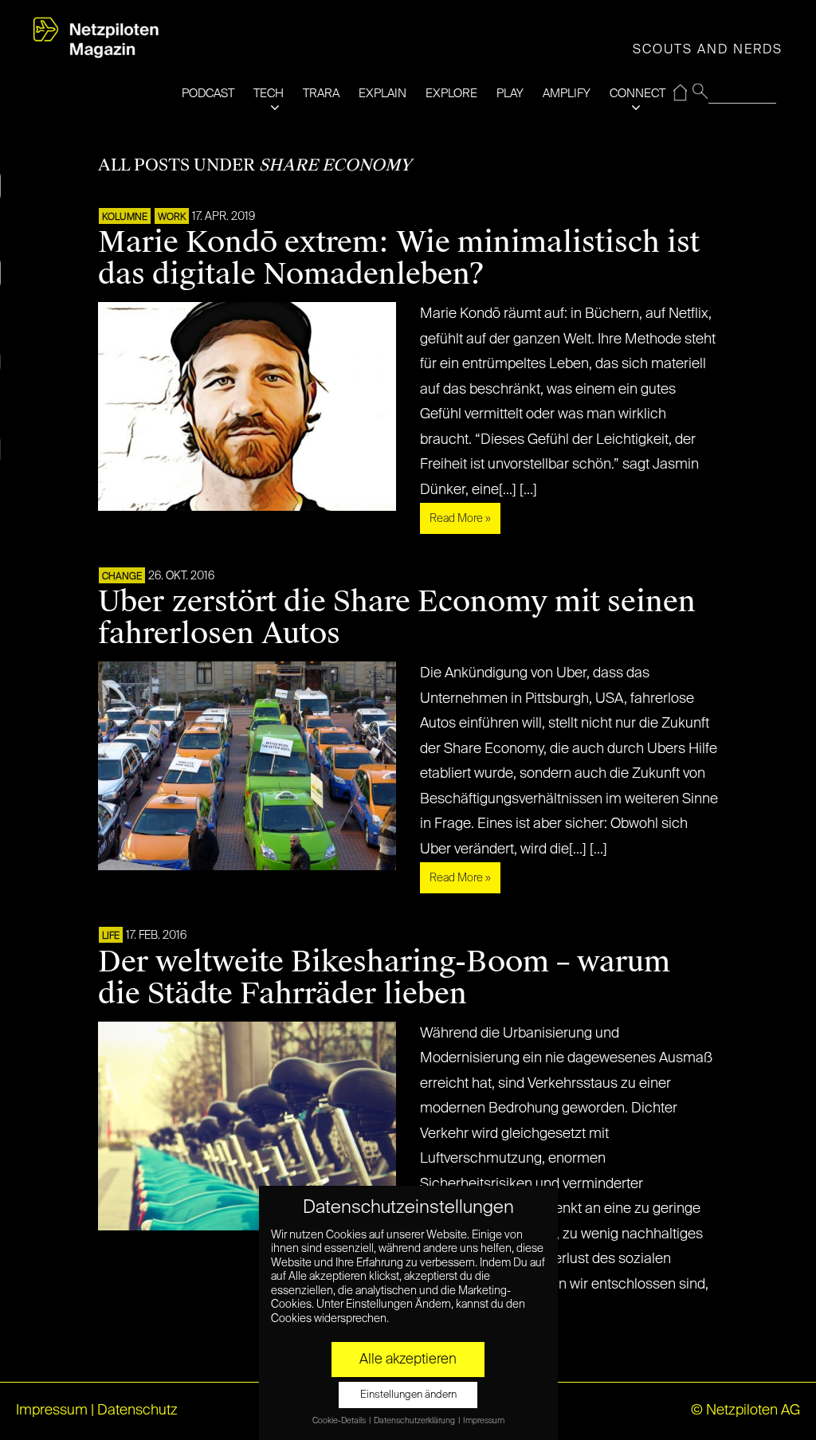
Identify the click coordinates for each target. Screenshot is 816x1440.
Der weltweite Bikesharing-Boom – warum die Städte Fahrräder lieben (384, 978)
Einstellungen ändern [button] (408, 1395)
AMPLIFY (566, 94)
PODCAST (208, 94)
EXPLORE (451, 94)
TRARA (321, 94)
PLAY (510, 94)
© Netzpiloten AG (745, 1410)
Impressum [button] (483, 1421)
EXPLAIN (382, 94)
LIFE (111, 936)
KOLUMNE (124, 217)
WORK (172, 217)
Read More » (460, 518)
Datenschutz (137, 1410)
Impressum (52, 1410)
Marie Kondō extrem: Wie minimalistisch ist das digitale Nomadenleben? (399, 258)
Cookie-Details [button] (339, 1421)
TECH (268, 94)
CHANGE (122, 577)
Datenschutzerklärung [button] (415, 1421)
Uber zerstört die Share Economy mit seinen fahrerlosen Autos (397, 617)
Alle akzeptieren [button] (408, 1359)
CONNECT (637, 94)
